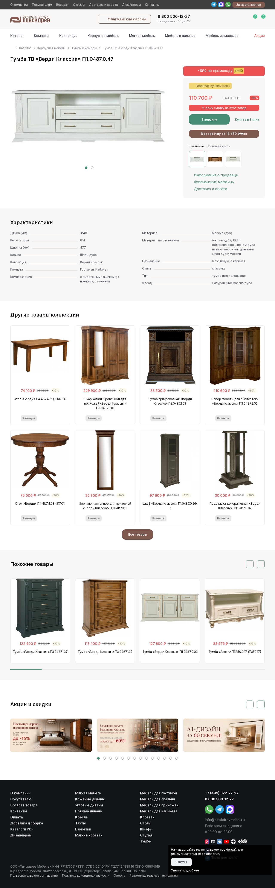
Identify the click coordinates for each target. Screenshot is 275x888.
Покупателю (21, 799)
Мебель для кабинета (158, 811)
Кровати (147, 817)
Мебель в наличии (180, 36)
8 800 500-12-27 (219, 799)
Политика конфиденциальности (85, 875)
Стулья (146, 835)
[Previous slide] (18, 118)
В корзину (209, 119)
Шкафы (146, 829)
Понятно (181, 862)
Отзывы (79, 4)
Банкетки (83, 829)
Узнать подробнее (185, 870)
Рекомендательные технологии (154, 875)
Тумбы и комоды (84, 48)
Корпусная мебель (103, 36)
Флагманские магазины (214, 182)
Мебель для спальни (157, 799)
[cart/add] (57, 418)
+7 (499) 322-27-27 (221, 793)
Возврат (62, 4)
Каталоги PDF (21, 829)
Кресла (81, 817)
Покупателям (42, 4)
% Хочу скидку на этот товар (224, 108)
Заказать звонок (248, 4)
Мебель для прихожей (159, 805)
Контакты (152, 4)
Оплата (16, 817)
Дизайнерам (131, 4)
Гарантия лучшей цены (213, 86)
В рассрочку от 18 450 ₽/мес (224, 134)
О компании (19, 4)
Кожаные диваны (90, 799)
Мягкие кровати (88, 835)
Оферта (119, 875)
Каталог (17, 36)
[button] (86, 167)
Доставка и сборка (103, 4)
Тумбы (145, 841)
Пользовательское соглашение (34, 875)
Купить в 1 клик (247, 119)
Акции (259, 36)
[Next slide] (159, 118)
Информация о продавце (216, 175)
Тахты (80, 823)
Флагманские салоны (127, 19)
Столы (145, 823)
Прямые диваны (88, 811)
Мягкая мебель (142, 36)
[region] (137, 46)
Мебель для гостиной (158, 793)
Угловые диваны (89, 805)
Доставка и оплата (210, 189)
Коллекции (68, 36)
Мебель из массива (222, 36)
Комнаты (41, 36)
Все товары (137, 534)
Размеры (29, 418)
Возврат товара (23, 805)
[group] (51, 735)
